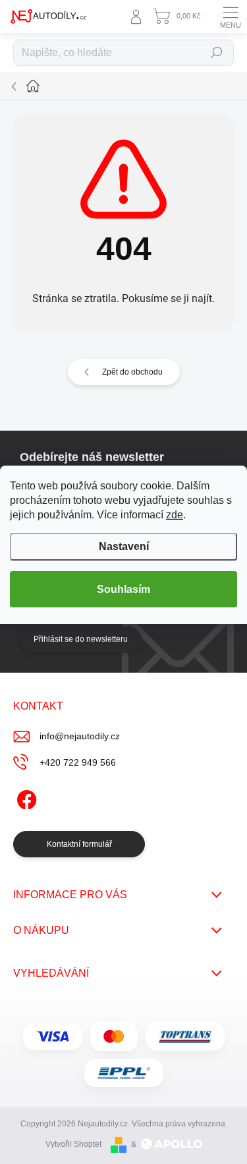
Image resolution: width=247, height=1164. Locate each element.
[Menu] (230, 16)
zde (174, 514)
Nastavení (124, 546)
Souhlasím (123, 589)
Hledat (217, 52)
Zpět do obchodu (132, 372)
